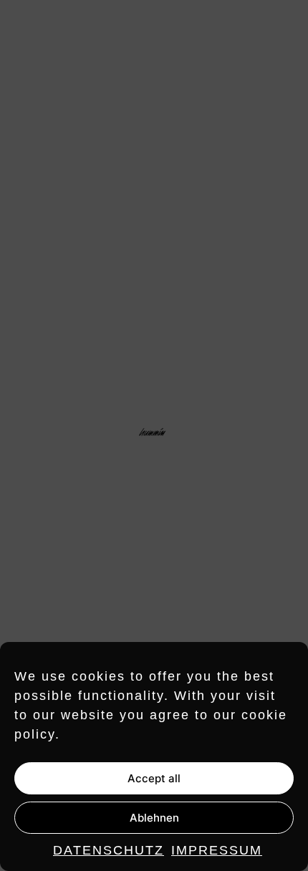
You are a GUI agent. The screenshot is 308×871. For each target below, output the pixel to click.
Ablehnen (154, 817)
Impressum (216, 850)
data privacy (260, 844)
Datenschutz (108, 850)
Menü (279, 27)
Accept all (154, 778)
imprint (195, 844)
